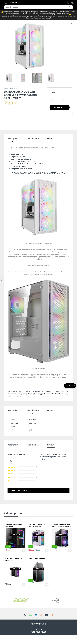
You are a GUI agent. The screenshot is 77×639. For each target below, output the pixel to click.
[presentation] (72, 600)
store (19, 396)
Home (6, 17)
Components (19, 17)
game (18, 394)
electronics (12, 394)
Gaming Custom (34, 394)
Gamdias (32, 420)
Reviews (51, 139)
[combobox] (35, 7)
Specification (32, 139)
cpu (66, 391)
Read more (23, 550)
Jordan (46, 394)
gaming (24, 394)
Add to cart (61, 107)
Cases (33, 17)
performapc (12, 396)
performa (63, 394)
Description (13, 139)
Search (70, 7)
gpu (41, 394)
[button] (71, 23)
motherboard (55, 394)
